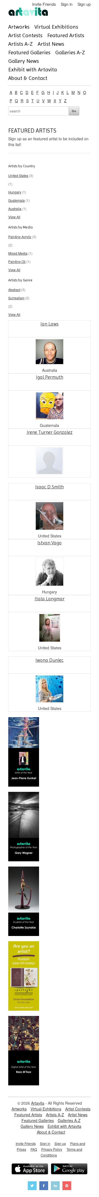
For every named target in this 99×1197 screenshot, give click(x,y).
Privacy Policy (51, 1149)
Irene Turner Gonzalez (50, 432)
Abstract (14, 289)
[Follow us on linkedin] (55, 1186)
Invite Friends (44, 4)
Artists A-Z (20, 44)
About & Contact (27, 78)
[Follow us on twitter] (32, 1186)
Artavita (37, 1103)
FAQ (34, 1149)
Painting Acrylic (19, 236)
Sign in (67, 4)
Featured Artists (65, 35)
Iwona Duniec (49, 660)
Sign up (84, 4)
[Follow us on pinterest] (66, 1186)
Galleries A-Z (70, 52)
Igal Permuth (49, 377)
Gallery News (23, 61)
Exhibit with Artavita (32, 69)
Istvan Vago (49, 542)
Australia (14, 208)
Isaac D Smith (49, 486)
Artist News (51, 44)
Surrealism (16, 297)
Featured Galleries (29, 52)
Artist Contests (25, 35)
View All (14, 216)
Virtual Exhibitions (56, 27)
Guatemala (16, 200)
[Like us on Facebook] (43, 1186)
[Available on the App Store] (30, 1169)
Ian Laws (49, 324)
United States (18, 175)
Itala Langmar (50, 598)
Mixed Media (18, 253)
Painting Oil (17, 261)
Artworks (18, 27)
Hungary (14, 192)
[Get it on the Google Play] (69, 1169)
